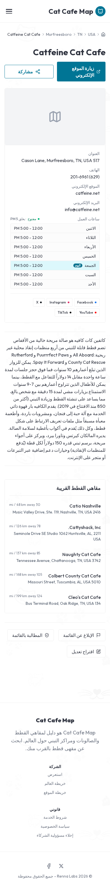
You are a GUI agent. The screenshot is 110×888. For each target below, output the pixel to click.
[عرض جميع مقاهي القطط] (103, 34)
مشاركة (25, 71)
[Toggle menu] (9, 11)
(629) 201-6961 (85, 177)
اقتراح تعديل (83, 651)
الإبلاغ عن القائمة (78, 635)
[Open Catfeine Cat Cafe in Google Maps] (55, 116)
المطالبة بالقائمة (27, 635)
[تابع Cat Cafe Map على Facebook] (49, 866)
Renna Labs (67, 876)
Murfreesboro (59, 34)
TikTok (63, 312)
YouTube (86, 312)
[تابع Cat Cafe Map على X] (61, 866)
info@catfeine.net (82, 209)
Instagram (58, 302)
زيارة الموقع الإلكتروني (83, 71)
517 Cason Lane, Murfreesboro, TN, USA (60, 160)
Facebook (85, 302)
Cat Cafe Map (71, 11)
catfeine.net (88, 193)
